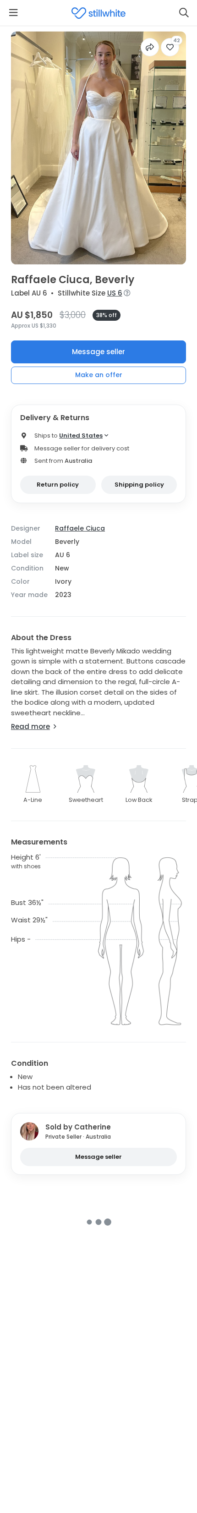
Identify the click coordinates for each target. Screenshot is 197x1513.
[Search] (184, 13)
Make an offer (98, 374)
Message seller (98, 351)
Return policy (58, 484)
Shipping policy (139, 484)
